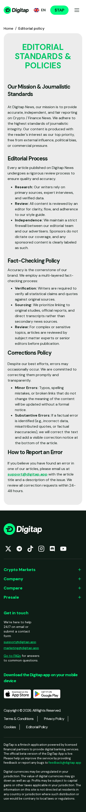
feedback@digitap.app (65, 763)
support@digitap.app (27, 474)
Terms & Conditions (19, 718)
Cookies (10, 727)
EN (43, 10)
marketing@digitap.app (21, 648)
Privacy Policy (54, 718)
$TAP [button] (59, 10)
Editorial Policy (37, 727)
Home (8, 28)
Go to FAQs (12, 656)
